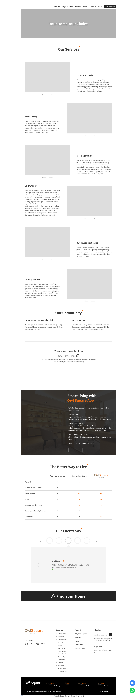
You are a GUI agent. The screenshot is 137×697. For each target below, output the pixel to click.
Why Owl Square (68, 6)
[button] (56, 6)
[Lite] (69, 684)
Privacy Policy (80, 648)
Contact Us (92, 6)
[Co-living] (53, 684)
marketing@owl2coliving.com (103, 651)
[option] (68, 540)
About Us (78, 630)
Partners (78, 6)
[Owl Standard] (104, 684)
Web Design (104, 691)
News (85, 6)
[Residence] (85, 684)
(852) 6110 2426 (98, 647)
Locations (56, 6)
